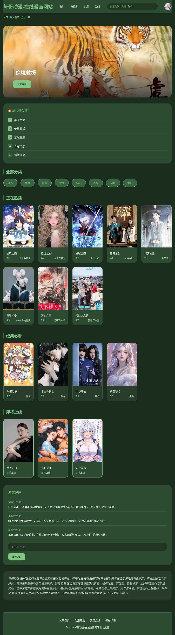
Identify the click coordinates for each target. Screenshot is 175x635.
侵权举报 (110, 620)
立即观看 (22, 84)
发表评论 (16, 557)
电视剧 (74, 6)
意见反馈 (95, 620)
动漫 (97, 6)
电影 (61, 6)
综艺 (86, 6)
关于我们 (64, 620)
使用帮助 (80, 620)
